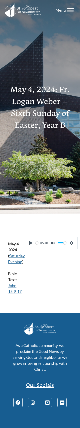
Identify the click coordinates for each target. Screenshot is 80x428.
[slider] (36, 243)
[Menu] (70, 10)
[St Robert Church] (22, 10)
